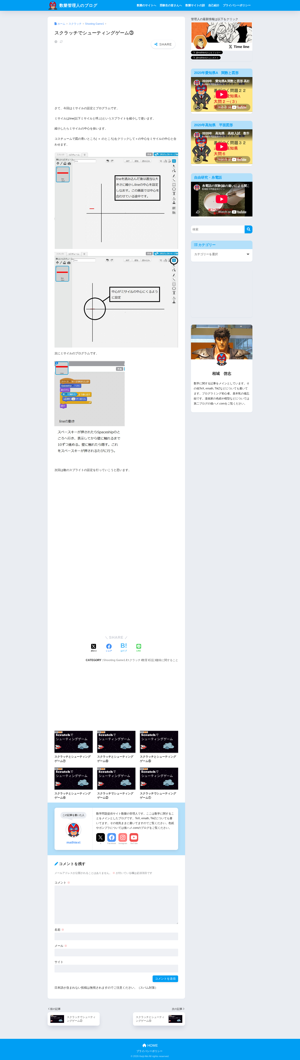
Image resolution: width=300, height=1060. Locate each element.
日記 (152, 660)
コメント (62, 882)
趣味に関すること (167, 660)
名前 (59, 929)
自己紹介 (213, 5)
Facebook (111, 843)
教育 (145, 660)
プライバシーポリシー (237, 5)
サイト (59, 962)
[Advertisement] (116, 78)
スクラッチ (134, 660)
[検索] (248, 229)
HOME (152, 1045)
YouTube (134, 843)
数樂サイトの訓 (195, 5)
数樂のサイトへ (146, 5)
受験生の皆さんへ (171, 5)
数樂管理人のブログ (78, 5)
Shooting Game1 (114, 660)
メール (61, 946)
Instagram (123, 843)
